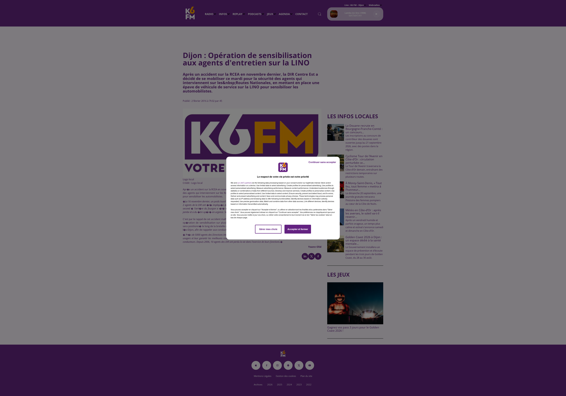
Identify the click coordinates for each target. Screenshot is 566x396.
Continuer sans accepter (322, 162)
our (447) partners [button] (244, 182)
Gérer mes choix (268, 229)
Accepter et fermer (297, 229)
